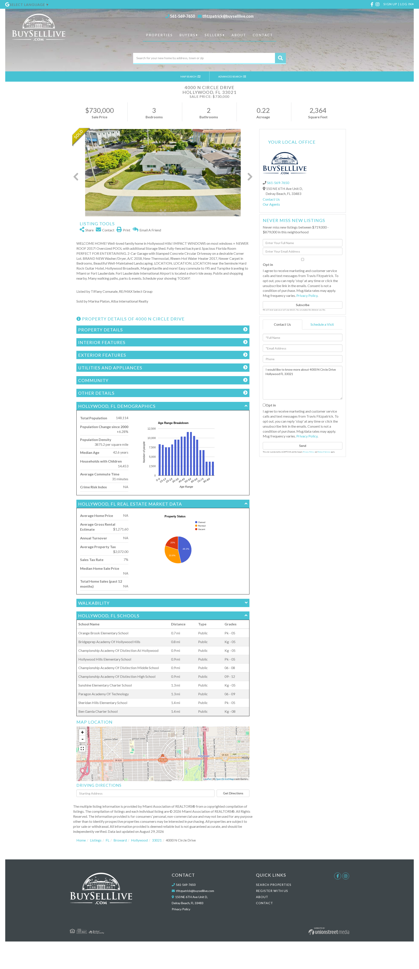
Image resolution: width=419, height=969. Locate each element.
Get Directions (233, 793)
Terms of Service (324, 452)
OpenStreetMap (224, 779)
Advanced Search (230, 76)
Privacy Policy (307, 295)
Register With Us (272, 891)
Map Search (188, 76)
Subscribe (302, 305)
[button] (280, 58)
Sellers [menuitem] (213, 35)
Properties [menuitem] (159, 35)
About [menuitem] (239, 35)
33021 (157, 840)
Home (81, 840)
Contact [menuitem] (263, 35)
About (262, 897)
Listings (95, 840)
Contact (264, 903)
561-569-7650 (182, 16)
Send (302, 445)
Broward (120, 840)
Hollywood (139, 840)
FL (107, 840)
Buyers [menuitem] (187, 35)
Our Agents (271, 204)
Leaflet (207, 779)
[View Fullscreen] (82, 748)
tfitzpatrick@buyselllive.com (228, 16)
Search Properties (273, 884)
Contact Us (271, 199)
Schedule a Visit (322, 324)
